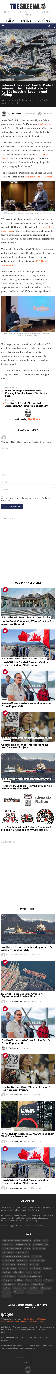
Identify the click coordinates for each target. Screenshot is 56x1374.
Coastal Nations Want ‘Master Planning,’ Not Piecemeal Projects (25, 746)
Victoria (7, 1296)
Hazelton (23, 1264)
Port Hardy (23, 1284)
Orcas (38, 1280)
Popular (26, 22)
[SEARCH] (53, 26)
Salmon (7, 1288)
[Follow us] (48, 26)
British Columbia (23, 1245)
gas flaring (22, 1260)
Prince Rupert (44, 779)
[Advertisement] (28, 548)
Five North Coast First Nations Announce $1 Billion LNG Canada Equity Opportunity (26, 828)
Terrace (7, 1292)
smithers (34, 1288)
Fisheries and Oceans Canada (16, 1256)
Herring (24, 1268)
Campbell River (41, 1245)
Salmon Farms (20, 1288)
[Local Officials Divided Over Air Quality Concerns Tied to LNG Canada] (28, 644)
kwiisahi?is (19, 1272)
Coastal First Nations (12, 1249)
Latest (10, 22)
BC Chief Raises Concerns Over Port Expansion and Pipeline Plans (22, 995)
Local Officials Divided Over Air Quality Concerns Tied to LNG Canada (24, 663)
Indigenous (36, 1268)
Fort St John (9, 1260)
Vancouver (19, 1292)
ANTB (38, 1241)
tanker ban (46, 1288)
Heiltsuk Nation (10, 1268)
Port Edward (9, 1284)
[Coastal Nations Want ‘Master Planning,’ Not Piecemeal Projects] (28, 727)
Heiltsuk (35, 1264)
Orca (29, 1280)
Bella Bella (11, 738)
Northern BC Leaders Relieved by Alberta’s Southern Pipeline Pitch (26, 787)
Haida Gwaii (12, 617)
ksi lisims (7, 1272)
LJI (30, 1272)
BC (3, 617)
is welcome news (45, 124)
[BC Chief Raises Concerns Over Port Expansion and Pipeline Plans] (28, 976)
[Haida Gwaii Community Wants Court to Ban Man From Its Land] (28, 603)
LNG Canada (9, 1276)
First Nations (23, 1252)
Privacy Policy (28, 1362)
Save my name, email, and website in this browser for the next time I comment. (26, 499)
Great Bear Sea (38, 1260)
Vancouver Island (36, 1292)
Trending (5, 589)
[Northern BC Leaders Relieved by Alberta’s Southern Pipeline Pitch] (28, 768)
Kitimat (10, 658)
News (28, 617)
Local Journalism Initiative (30, 1276)
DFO (28, 1249)
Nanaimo (8, 1280)
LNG (38, 1272)
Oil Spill (19, 1280)
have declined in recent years (38, 176)
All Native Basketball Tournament (17, 1241)
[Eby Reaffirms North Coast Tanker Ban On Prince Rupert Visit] (28, 686)
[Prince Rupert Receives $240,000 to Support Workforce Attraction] (28, 1116)
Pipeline (49, 1280)
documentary (39, 1249)
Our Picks (44, 22)
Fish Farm (37, 1256)
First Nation (8, 1252)
